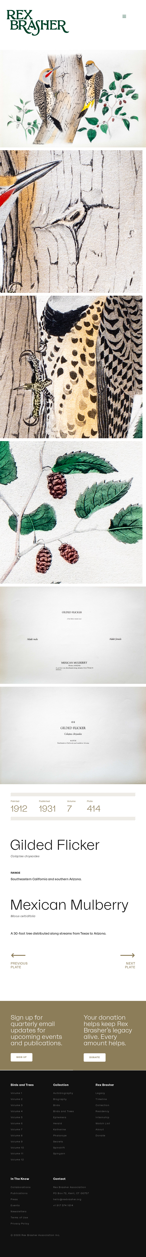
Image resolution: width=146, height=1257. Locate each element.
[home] (42, 23)
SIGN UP (21, 1057)
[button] (124, 16)
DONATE (94, 1057)
